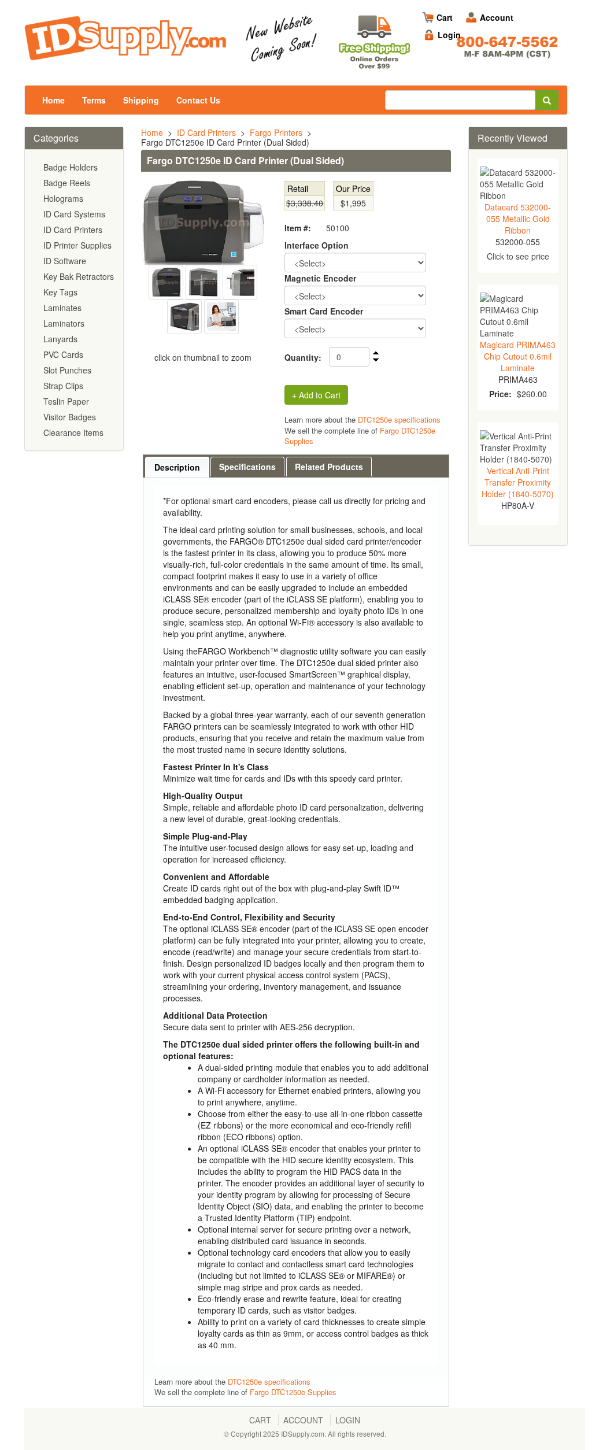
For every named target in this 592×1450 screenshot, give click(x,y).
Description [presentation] (177, 467)
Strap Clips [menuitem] (63, 385)
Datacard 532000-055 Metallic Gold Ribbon (517, 218)
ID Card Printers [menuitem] (72, 229)
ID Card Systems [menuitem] (74, 214)
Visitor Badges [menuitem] (69, 417)
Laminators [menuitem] (63, 323)
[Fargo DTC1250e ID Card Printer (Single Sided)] (203, 281)
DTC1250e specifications (399, 419)
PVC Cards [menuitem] (63, 354)
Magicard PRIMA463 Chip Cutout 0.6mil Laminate (518, 356)
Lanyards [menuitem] (60, 339)
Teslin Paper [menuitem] (66, 401)
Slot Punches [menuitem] (67, 370)
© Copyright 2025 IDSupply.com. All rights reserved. (305, 1433)
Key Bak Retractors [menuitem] (78, 276)
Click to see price (518, 256)
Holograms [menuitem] (63, 198)
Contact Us (198, 100)
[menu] (74, 300)
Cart (444, 17)
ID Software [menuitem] (64, 261)
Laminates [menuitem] (62, 307)
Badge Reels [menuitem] (66, 182)
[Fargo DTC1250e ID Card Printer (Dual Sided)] (202, 222)
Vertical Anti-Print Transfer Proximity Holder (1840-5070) (518, 482)
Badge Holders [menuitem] (70, 167)
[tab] (177, 467)
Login (449, 34)
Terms (94, 100)
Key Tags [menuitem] (60, 292)
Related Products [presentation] (329, 466)
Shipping (141, 100)
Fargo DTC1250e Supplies (291, 1391)
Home (53, 100)
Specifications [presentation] (247, 466)
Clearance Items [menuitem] (73, 432)
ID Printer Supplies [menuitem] (77, 245)
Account (496, 17)
